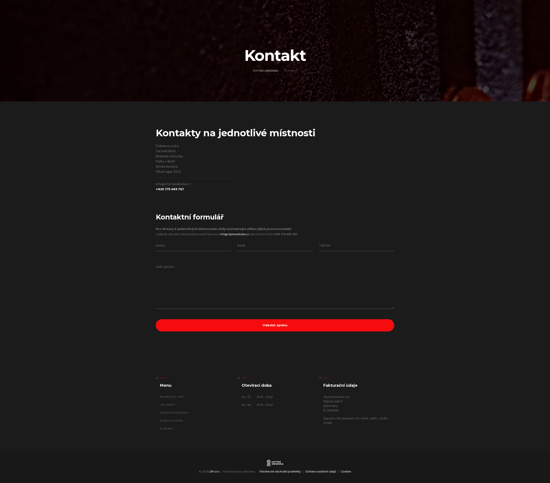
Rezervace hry (172, 397)
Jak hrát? (167, 405)
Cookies (346, 471)
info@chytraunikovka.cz (234, 234)
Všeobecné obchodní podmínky (280, 471)
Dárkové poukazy (174, 413)
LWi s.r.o (214, 471)
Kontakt (166, 429)
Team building (171, 421)
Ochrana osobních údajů (320, 471)
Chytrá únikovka (265, 70)
